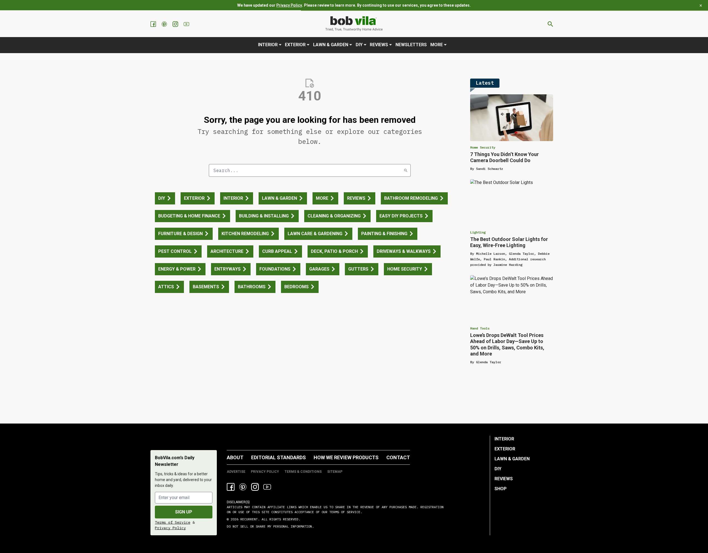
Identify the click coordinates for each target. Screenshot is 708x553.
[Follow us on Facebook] (153, 24)
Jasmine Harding (507, 265)
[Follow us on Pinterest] (165, 24)
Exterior (295, 44)
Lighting (478, 232)
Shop (500, 488)
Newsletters (411, 44)
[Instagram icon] (255, 487)
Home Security (482, 147)
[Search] (405, 170)
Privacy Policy (289, 5)
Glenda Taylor (521, 253)
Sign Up (183, 512)
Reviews (379, 44)
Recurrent (248, 519)
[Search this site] (550, 24)
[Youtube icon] (267, 487)
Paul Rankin (494, 259)
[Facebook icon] (231, 487)
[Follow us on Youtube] (187, 24)
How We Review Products (346, 457)
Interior (268, 44)
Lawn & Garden (330, 44)
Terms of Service (172, 522)
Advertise (236, 472)
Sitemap (334, 472)
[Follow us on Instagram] (176, 24)
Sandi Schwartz (489, 169)
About (235, 457)
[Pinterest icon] (243, 487)
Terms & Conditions (303, 472)
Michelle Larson (490, 253)
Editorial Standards (278, 457)
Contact (398, 457)
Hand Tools (480, 328)
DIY (359, 44)
